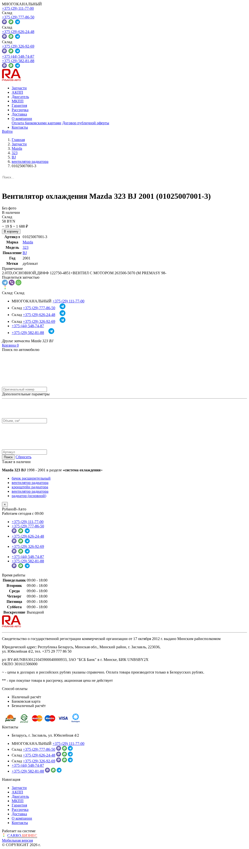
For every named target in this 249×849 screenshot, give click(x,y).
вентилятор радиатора (30, 483)
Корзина (10, 345)
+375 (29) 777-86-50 (18, 17)
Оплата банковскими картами (36, 123)
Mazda (28, 242)
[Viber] (12, 282)
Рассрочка (20, 110)
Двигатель (20, 97)
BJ (25, 253)
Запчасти (19, 88)
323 (25, 247)
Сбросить (23, 457)
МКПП (18, 101)
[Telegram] (5, 282)
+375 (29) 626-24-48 (18, 32)
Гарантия (19, 105)
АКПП (17, 92)
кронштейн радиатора (30, 487)
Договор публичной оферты (85, 123)
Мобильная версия (17, 840)
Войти (7, 131)
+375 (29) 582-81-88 (18, 61)
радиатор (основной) (29, 496)
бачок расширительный (31, 478)
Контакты (20, 127)
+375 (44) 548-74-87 (18, 56)
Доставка (19, 114)
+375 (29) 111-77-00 (18, 8)
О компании (22, 119)
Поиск (8, 457)
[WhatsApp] (18, 282)
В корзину (11, 231)
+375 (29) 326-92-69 (18, 46)
